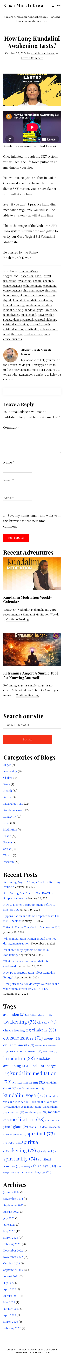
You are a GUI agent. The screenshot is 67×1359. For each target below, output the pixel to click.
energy (52, 1038)
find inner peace (33, 290)
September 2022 (13, 1270)
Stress (7, 849)
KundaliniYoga (29, 271)
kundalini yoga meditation (27, 1106)
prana (35, 1126)
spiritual (27, 319)
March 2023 (10, 1237)
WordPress (35, 1352)
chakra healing (17, 1030)
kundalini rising (13, 310)
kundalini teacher (30, 1088)
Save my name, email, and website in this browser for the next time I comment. (31, 520)
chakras (48, 281)
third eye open (33, 334)
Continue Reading (17, 619)
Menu (58, 5)
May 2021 (9, 1302)
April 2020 (9, 1315)
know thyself (50, 1051)
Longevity (9, 816)
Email (8, 480)
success (27, 1166)
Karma (7, 797)
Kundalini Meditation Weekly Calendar (27, 599)
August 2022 (11, 1276)
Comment (11, 427)
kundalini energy (13, 305)
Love (6, 823)
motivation (52, 1120)
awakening (25, 281)
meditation (27, 1119)
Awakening (10, 771)
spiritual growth (40, 324)
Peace (7, 836)
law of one (51, 310)
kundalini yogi (36, 1112)
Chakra (7, 778)
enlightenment (32, 285)
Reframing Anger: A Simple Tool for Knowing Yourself (30, 675)
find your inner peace (45, 1045)
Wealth (7, 855)
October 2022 (11, 1263)
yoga (45, 1172)
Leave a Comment (32, 58)
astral (38, 276)
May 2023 (9, 1231)
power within (46, 315)
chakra (37, 281)
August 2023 (11, 1211)
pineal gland (28, 315)
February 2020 (12, 1328)
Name (8, 462)
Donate (27, 739)
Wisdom (8, 862)
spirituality (32, 329)
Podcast (8, 842)
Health (7, 791)
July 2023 (8, 1218)
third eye (16, 334)
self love (47, 1127)
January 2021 (11, 1308)
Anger (7, 765)
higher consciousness (33, 295)
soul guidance (12, 319)
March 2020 (10, 1321)
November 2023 (13, 1199)
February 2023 (12, 1244)
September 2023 (13, 1205)
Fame (6, 784)
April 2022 (9, 1289)
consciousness (12, 285)
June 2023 (9, 1224)
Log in (46, 1352)
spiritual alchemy (45, 319)
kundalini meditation (39, 305)
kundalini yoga (34, 310)
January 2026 (11, 1192)
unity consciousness (26, 1172)
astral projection (43, 1015)
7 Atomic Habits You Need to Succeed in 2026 (31, 927)
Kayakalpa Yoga (13, 803)
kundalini (19, 300)
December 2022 (13, 1250)
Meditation (10, 829)
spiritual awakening (15, 324)
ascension (27, 276)
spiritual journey (13, 329)
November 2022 (13, 1257)
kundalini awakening (40, 300)
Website (8, 498)
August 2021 (11, 1296)
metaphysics (11, 315)
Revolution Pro (36, 1349)
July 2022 (8, 1283)
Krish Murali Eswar (24, 5)
